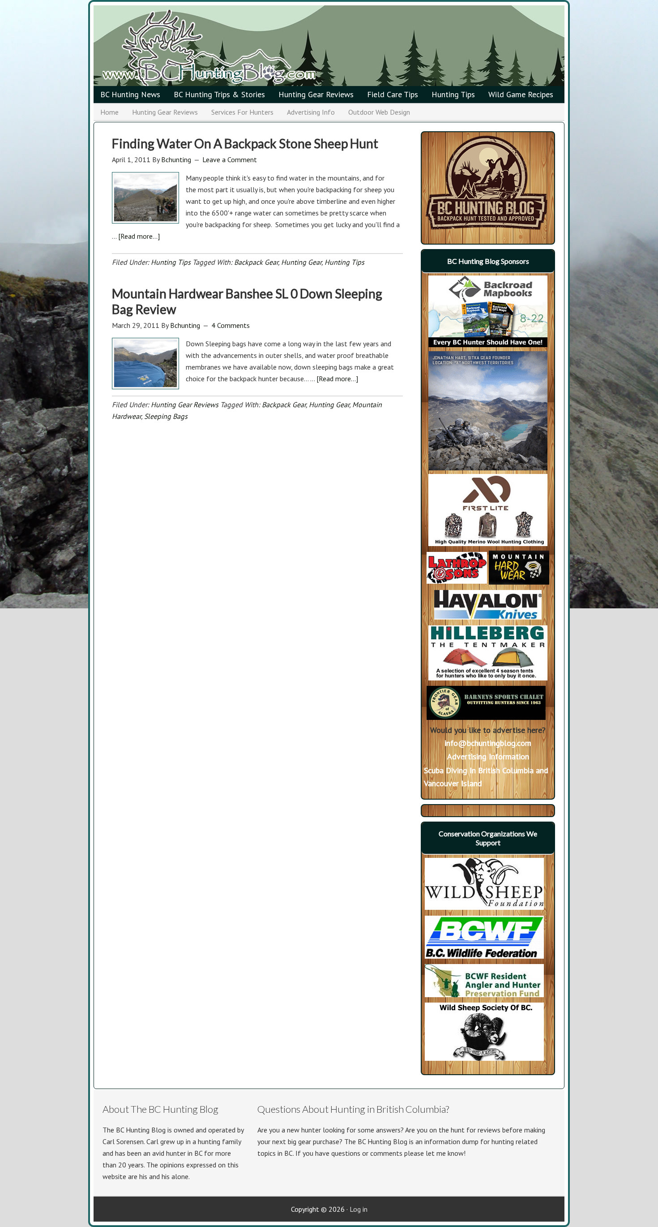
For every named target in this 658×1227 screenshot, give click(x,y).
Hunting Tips (171, 262)
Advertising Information (488, 756)
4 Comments (230, 325)
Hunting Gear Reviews (184, 404)
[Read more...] (139, 236)
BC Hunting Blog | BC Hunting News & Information (237, 48)
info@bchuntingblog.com (487, 743)
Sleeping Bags (166, 416)
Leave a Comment (229, 159)
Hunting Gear (301, 262)
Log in (358, 1209)
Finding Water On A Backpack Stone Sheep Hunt (245, 143)
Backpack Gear (256, 262)
